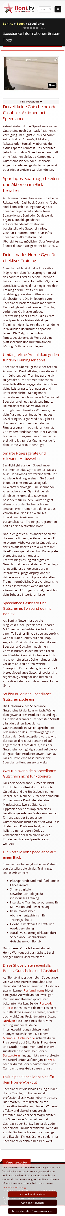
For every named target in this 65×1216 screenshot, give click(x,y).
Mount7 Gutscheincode (19, 1038)
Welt (51, 1060)
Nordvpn (9, 1021)
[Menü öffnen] (58, 9)
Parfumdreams (34, 990)
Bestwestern (11, 1055)
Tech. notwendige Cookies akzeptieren (32, 1211)
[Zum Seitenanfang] (58, 1211)
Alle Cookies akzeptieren (33, 1194)
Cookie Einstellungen (32, 1202)
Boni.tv (8, 24)
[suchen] (50, 9)
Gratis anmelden (16, 1163)
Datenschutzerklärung (14, 1187)
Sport (21, 24)
